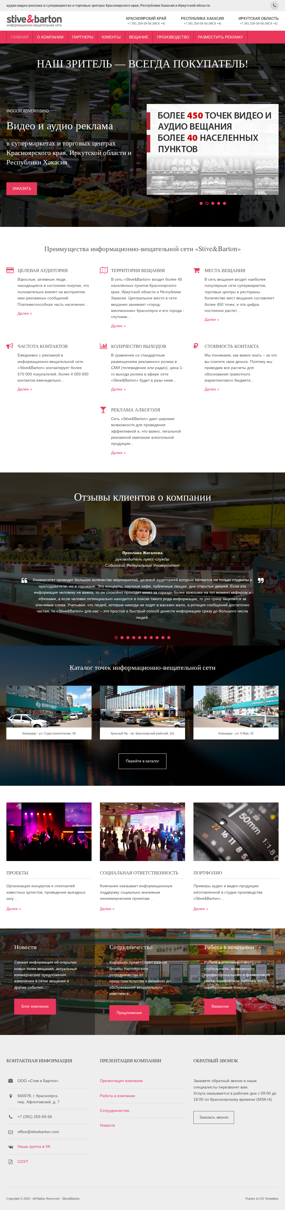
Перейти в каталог (142, 761)
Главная (19, 37)
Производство (173, 37)
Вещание (138, 37)
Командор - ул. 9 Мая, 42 (236, 733)
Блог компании (35, 1006)
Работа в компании (117, 1095)
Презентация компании (121, 1080)
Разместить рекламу (220, 37)
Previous (8, 573)
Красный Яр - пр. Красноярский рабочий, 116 (142, 733)
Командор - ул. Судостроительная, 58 (49, 733)
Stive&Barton (71, 1198)
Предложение (129, 1012)
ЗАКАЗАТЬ (21, 188)
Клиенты (111, 37)
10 (168, 637)
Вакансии (220, 1006)
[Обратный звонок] (274, 5)
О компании (50, 37)
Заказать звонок (213, 1117)
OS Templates (269, 1198)
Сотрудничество (114, 1110)
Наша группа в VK (34, 1146)
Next (276, 573)
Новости (107, 1125)
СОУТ (23, 1161)
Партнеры (82, 37)
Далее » (25, 313)
